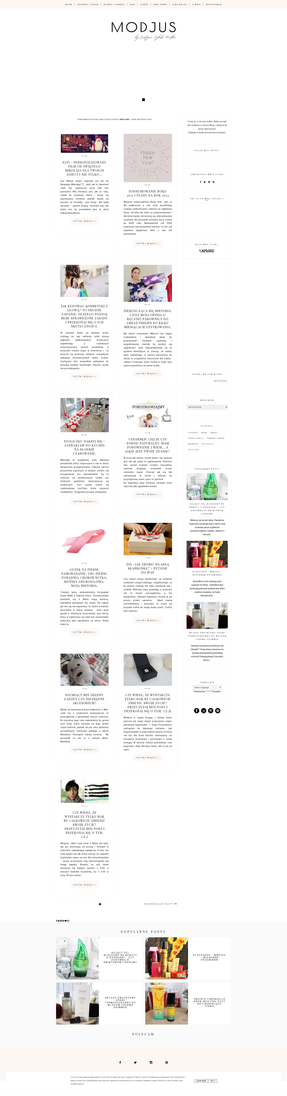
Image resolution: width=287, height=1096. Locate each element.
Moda (204, 433)
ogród (144, 5)
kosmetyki (193, 444)
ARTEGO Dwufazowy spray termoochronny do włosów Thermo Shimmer (207, 636)
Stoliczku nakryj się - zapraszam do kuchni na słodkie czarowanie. (84, 447)
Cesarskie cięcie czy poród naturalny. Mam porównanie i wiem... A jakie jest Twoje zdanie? (148, 445)
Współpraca (214, 5)
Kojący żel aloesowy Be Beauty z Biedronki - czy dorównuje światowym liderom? (120, 957)
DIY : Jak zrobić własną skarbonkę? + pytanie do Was (147, 568)
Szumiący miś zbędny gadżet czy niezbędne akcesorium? (84, 699)
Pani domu (160, 5)
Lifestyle (193, 433)
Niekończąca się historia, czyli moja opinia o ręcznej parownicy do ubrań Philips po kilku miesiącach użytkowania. (148, 319)
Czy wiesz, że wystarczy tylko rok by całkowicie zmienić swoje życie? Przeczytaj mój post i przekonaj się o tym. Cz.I (84, 824)
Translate (216, 691)
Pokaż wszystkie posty (141, 119)
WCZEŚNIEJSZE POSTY (159, 904)
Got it (213, 1081)
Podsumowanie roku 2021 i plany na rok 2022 (148, 193)
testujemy (193, 449)
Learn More (201, 1081)
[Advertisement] (143, 73)
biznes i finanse (114, 5)
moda (68, 5)
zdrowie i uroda (88, 5)
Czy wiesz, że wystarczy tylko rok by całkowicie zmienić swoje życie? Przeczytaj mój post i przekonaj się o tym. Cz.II (147, 703)
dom (132, 5)
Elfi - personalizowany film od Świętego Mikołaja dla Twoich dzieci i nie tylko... (84, 168)
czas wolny (179, 5)
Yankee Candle (196, 438)
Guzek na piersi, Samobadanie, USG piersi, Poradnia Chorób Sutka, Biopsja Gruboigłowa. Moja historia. (84, 577)
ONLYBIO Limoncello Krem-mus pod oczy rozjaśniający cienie (210, 1002)
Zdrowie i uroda (215, 438)
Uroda (213, 433)
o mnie (196, 5)
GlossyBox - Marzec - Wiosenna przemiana (209, 957)
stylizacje (208, 444)
